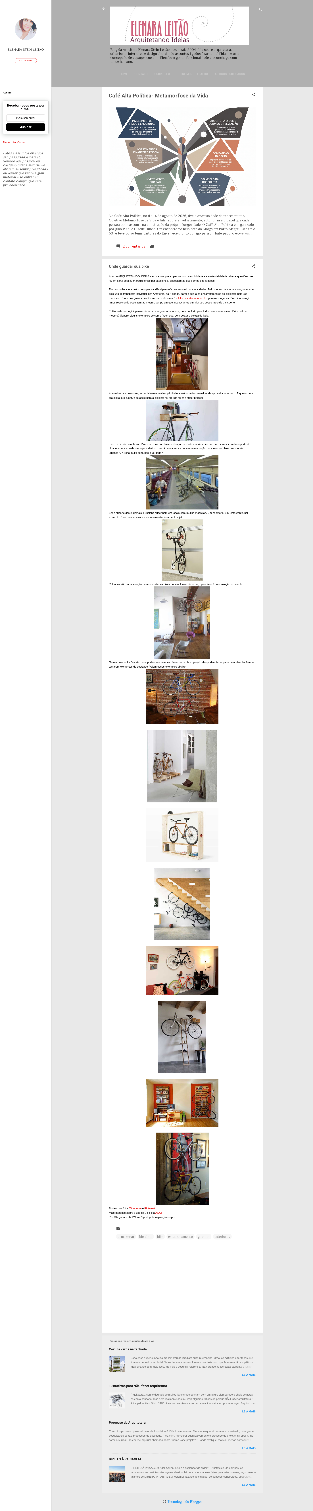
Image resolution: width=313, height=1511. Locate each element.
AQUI (158, 1212)
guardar (204, 1237)
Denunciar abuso (14, 142)
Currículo (162, 74)
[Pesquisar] (260, 9)
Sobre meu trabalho (192, 74)
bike (160, 1237)
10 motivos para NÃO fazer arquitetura (138, 1386)
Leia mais (249, 1374)
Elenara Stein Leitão (26, 49)
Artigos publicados (230, 74)
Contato (141, 74)
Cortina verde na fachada (128, 1349)
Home (124, 74)
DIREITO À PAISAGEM (125, 1459)
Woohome (135, 1208)
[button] (253, 95)
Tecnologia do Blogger (184, 1502)
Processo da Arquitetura (127, 1422)
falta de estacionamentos (193, 298)
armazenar (126, 1237)
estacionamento (180, 1237)
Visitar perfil (25, 60)
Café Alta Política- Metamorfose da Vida (158, 95)
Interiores (222, 1237)
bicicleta (145, 1237)
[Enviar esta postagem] (152, 247)
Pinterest (149, 1208)
